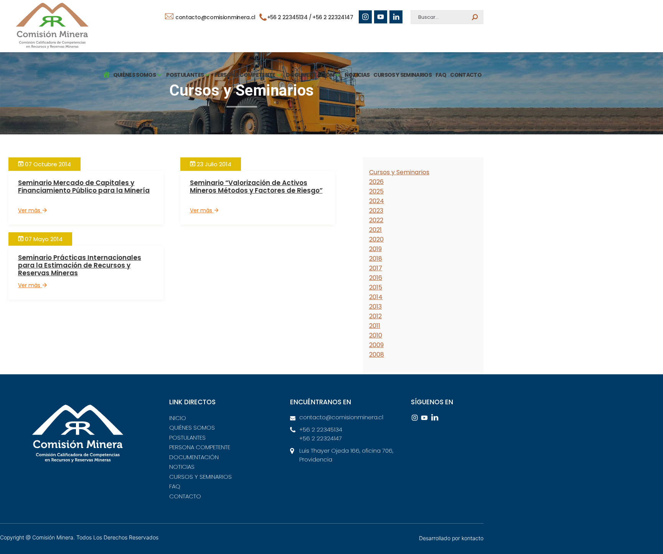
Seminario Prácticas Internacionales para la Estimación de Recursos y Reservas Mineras (79, 265)
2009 (376, 345)
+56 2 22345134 (288, 17)
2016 (375, 277)
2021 (375, 229)
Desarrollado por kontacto (451, 538)
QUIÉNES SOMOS (192, 427)
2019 (375, 249)
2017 (375, 268)
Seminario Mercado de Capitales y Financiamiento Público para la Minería (84, 186)
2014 (376, 297)
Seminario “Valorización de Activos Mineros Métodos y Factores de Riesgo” (256, 186)
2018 (375, 258)
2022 (376, 220)
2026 (376, 181)
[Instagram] (365, 16)
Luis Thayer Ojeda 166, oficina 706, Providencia (346, 455)
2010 (375, 335)
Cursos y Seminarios (399, 172)
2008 (376, 354)
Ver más (30, 210)
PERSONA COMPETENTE (199, 447)
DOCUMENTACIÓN (194, 457)
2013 (375, 306)
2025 (376, 191)
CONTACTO (466, 75)
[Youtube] (380, 16)
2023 (376, 210)
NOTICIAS (357, 75)
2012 (375, 316)
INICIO (177, 418)
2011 (374, 325)
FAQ (440, 75)
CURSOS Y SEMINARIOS (402, 75)
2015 (375, 287)
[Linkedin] (395, 16)
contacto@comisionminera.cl (215, 17)
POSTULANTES (187, 437)
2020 (376, 239)
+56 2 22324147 (332, 17)
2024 (376, 201)
